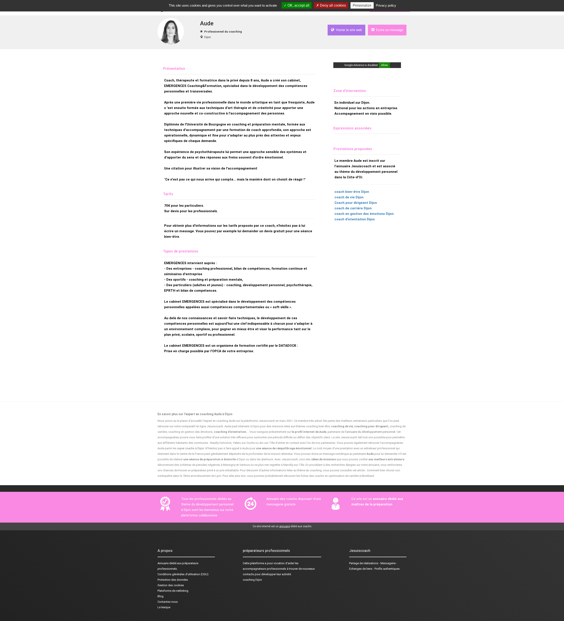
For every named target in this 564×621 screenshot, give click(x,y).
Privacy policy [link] (386, 5)
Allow (384, 65)
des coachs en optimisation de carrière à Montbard (341, 475)
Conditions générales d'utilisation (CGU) (183, 574)
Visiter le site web (348, 30)
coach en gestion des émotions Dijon (364, 214)
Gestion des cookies (171, 585)
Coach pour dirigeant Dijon (355, 203)
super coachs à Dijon (190, 448)
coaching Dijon (252, 579)
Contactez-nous (168, 601)
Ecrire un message (389, 30)
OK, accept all (298, 5)
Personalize (362, 5)
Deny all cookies (332, 5)
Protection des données (173, 579)
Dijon (207, 37)
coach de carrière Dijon (353, 208)
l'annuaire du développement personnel (370, 431)
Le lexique (164, 607)
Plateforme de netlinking (173, 590)
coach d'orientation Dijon (354, 219)
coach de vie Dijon (349, 197)
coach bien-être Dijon (351, 192)
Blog (160, 596)
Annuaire (163, 563)
